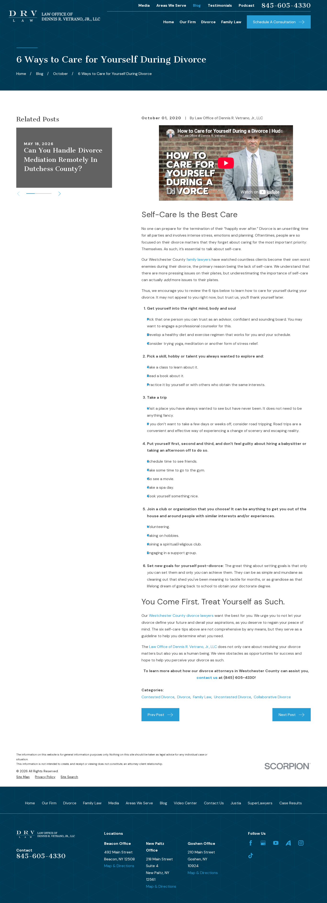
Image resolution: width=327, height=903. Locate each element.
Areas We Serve (171, 5)
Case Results (290, 803)
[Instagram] (301, 843)
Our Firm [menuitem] (188, 21)
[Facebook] (250, 843)
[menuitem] (23, 777)
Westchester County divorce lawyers (181, 615)
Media (144, 5)
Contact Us (214, 803)
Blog (197, 5)
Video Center (185, 803)
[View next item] (59, 194)
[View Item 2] (39, 193)
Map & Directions (119, 865)
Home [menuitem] (168, 21)
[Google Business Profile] (263, 843)
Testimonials (220, 5)
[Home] (54, 16)
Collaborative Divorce (272, 696)
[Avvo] (288, 843)
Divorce (183, 696)
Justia (236, 803)
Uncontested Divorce (232, 696)
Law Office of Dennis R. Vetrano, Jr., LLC (183, 646)
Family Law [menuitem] (231, 21)
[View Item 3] (47, 193)
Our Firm (49, 803)
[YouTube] (275, 843)
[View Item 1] (30, 193)
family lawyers (198, 259)
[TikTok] (250, 855)
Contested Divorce (158, 696)
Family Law (202, 696)
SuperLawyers (260, 803)
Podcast (246, 5)
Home (30, 803)
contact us (207, 677)
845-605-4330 (286, 6)
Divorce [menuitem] (208, 21)
